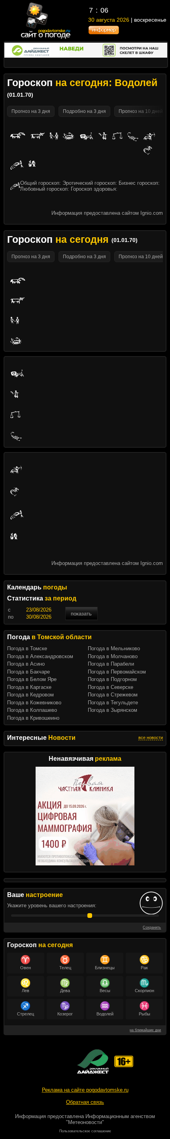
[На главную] (46, 38)
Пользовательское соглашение (85, 1131)
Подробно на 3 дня (84, 111)
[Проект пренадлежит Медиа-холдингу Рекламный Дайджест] (93, 1061)
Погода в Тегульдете (113, 703)
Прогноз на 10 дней (141, 111)
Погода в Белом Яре (32, 679)
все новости (150, 737)
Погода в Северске (110, 687)
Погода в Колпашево (32, 710)
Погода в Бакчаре (28, 672)
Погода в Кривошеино (33, 718)
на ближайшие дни (145, 1030)
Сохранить (152, 927)
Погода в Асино (26, 664)
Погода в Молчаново (113, 656)
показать (81, 614)
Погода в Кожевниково (34, 703)
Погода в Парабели (111, 664)
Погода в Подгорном (112, 679)
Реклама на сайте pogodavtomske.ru (85, 1090)
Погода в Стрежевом (113, 695)
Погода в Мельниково (114, 648)
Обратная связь (85, 1102)
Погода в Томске (27, 648)
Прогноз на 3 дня (30, 111)
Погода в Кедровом (30, 695)
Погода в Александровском (40, 656)
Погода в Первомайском (117, 672)
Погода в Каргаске (29, 687)
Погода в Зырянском (112, 710)
